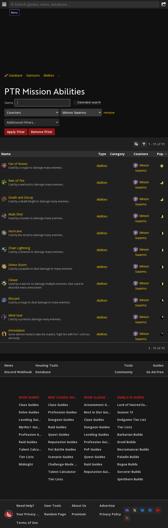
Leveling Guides (31, 420)
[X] (134, 510)
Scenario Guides (60, 457)
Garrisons (33, 75)
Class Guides (29, 405)
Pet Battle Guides (62, 449)
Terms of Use (27, 523)
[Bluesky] (142, 510)
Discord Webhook (18, 372)
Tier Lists (26, 457)
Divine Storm (17, 265)
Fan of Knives (18, 164)
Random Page (55, 514)
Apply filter (16, 132)
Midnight (26, 464)
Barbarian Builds (130, 434)
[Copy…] (136, 144)
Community (124, 372)
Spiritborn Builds (130, 479)
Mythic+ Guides (31, 427)
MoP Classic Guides (63, 397)
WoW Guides (29, 397)
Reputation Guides (62, 442)
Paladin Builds (128, 457)
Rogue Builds (127, 464)
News (8, 365)
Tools (128, 365)
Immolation (16, 330)
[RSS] (127, 518)
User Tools (52, 506)
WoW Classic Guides (98, 397)
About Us (79, 506)
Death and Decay (20, 197)
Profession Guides (31, 434)
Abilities (49, 75)
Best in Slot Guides (98, 412)
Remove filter (41, 132)
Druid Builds (126, 442)
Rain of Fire (16, 180)
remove (109, 112)
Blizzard (13, 298)
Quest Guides (58, 434)
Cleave (13, 280)
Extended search (89, 102)
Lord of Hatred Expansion (133, 405)
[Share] (163, 4)
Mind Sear (15, 315)
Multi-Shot (15, 214)
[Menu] (4, 4)
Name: (9, 103)
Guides (158, 365)
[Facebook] (150, 510)
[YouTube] (157, 510)
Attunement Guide (98, 405)
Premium (79, 514)
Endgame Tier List (131, 420)
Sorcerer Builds (129, 472)
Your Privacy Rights (28, 514)
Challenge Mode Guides (63, 464)
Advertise (107, 506)
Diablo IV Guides (130, 397)
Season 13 (125, 412)
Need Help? (25, 506)
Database (16, 75)
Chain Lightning (19, 248)
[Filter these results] (144, 144)
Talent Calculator (31, 449)
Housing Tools (46, 365)
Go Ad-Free (155, 372)
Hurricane (15, 231)
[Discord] (127, 510)
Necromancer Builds (133, 449)
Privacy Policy (110, 514)
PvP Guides (92, 449)
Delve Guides (29, 412)
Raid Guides (28, 442)
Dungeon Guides (61, 420)
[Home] (8, 517)
